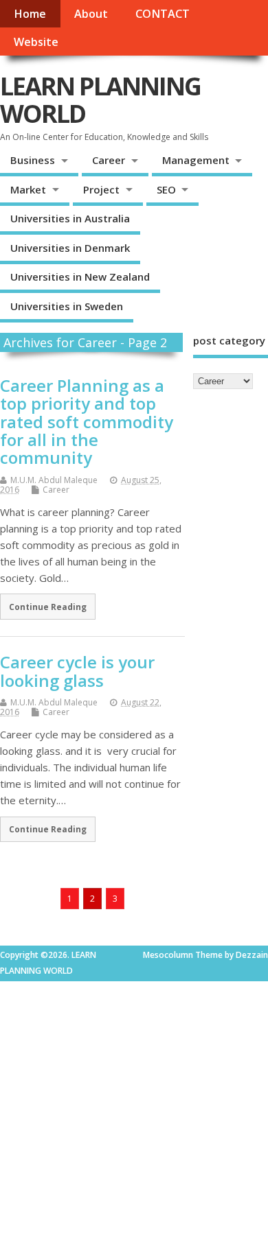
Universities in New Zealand (80, 276)
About (91, 13)
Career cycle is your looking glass (77, 671)
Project (101, 189)
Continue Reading (48, 606)
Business (32, 160)
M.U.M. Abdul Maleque (54, 480)
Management (196, 160)
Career (108, 160)
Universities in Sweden (66, 306)
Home (30, 13)
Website (36, 41)
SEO (166, 189)
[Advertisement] (134, 1115)
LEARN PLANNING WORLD (100, 99)
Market (28, 189)
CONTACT (162, 13)
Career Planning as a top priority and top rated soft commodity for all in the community (86, 421)
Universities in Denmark (70, 248)
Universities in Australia (70, 218)
